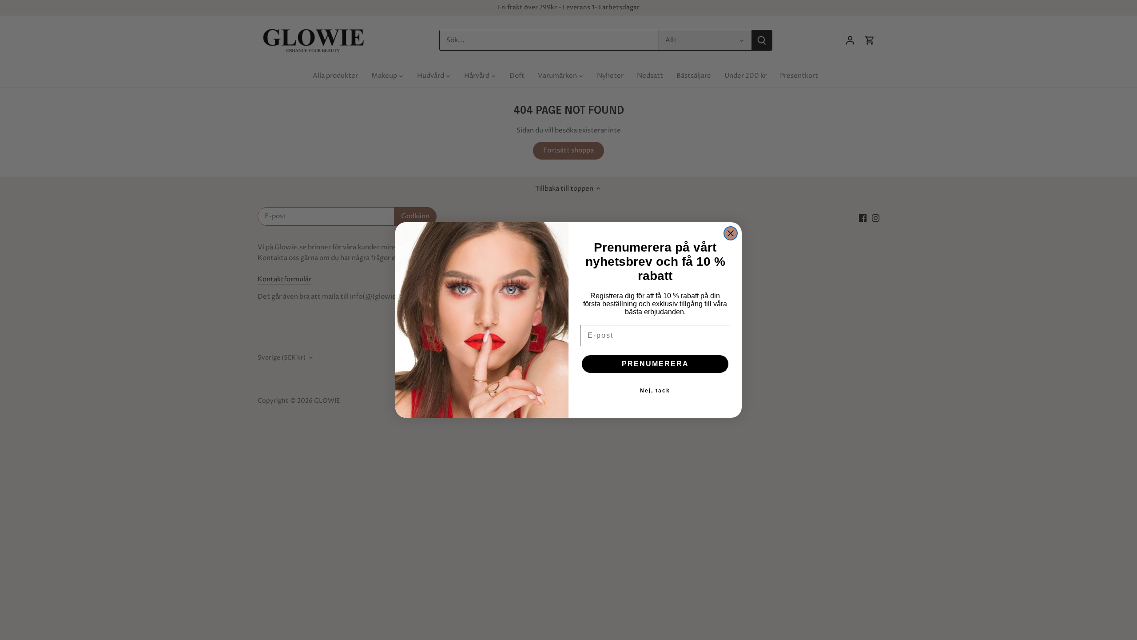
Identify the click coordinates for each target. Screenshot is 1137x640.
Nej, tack (655, 391)
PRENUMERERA (655, 364)
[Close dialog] (730, 233)
